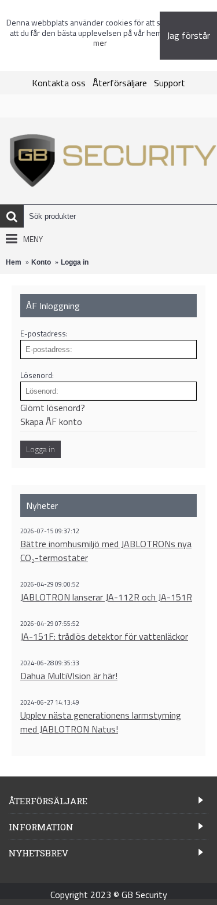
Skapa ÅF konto (51, 421)
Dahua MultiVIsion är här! (68, 676)
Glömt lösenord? (52, 408)
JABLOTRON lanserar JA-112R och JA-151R (106, 597)
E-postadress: (44, 333)
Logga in (75, 262)
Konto (41, 262)
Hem (13, 262)
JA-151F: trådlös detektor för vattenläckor (104, 636)
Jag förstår (188, 35)
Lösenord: (37, 375)
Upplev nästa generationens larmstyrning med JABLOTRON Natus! (100, 722)
